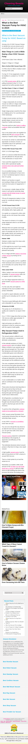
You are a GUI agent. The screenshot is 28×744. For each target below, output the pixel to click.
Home (2, 721)
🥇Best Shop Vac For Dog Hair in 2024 (13, 619)
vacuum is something (17, 421)
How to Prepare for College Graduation (15, 627)
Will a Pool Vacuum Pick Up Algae (13, 625)
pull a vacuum (15, 134)
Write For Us (8, 722)
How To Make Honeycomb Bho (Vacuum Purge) (13, 526)
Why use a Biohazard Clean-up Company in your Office (13, 615)
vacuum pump (12, 81)
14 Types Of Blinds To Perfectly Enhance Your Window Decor (13, 612)
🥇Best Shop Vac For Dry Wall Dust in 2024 (15, 604)
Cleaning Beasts (13, 3)
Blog (4, 721)
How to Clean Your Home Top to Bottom (13, 629)
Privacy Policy (23, 721)
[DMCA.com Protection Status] (14, 731)
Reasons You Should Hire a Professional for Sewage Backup (13, 633)
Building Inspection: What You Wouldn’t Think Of (15, 622)
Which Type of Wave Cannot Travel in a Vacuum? (12, 545)
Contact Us (3, 722)
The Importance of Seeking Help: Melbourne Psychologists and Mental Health (14, 608)
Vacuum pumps (6, 436)
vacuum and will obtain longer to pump (13, 193)
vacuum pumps (14, 274)
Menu (3, 13)
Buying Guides (9, 721)
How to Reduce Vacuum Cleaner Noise (13, 564)
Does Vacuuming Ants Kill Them (13, 582)
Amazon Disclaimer (16, 721)
